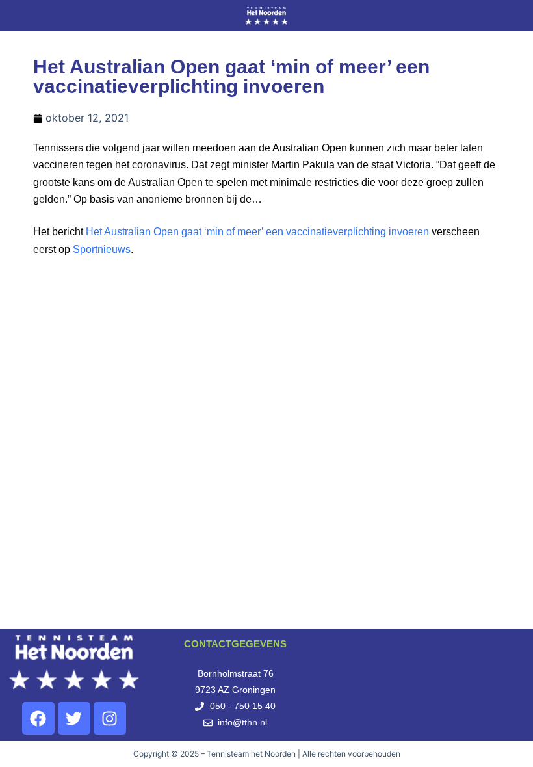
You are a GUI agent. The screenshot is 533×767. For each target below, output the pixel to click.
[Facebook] (38, 718)
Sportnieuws (102, 249)
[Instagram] (110, 718)
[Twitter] (74, 718)
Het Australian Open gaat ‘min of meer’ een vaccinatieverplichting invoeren (257, 231)
